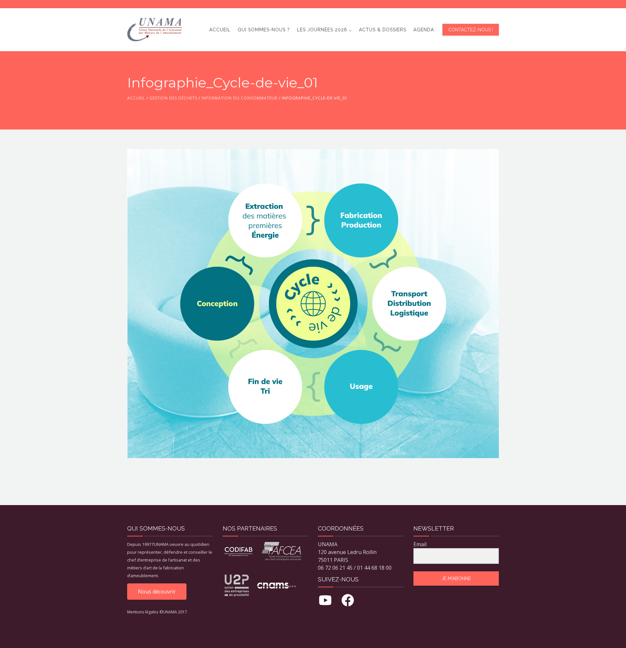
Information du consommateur (239, 98)
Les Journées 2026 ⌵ (324, 29)
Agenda (423, 29)
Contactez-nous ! (470, 29)
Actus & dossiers (382, 29)
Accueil (220, 29)
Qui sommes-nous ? (264, 29)
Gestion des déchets (173, 98)
